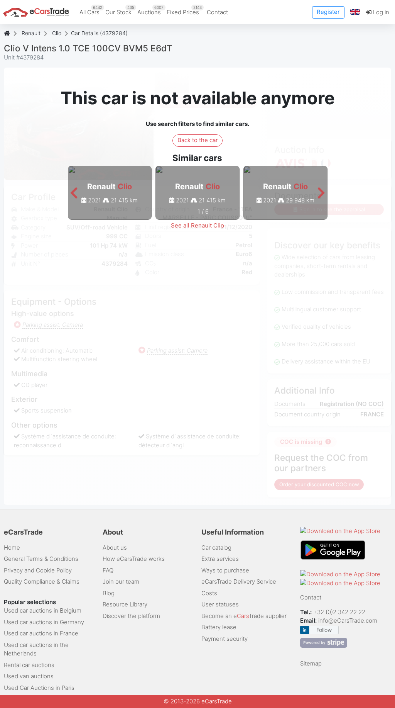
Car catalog (216, 547)
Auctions (150, 10)
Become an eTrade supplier (244, 616)
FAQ (108, 570)
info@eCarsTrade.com (347, 620)
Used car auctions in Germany (44, 622)
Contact (217, 12)
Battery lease (218, 627)
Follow (324, 630)
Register (328, 11)
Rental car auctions (29, 665)
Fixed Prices (184, 10)
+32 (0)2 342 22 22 (340, 612)
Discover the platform (131, 616)
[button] (355, 12)
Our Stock (119, 10)
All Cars (90, 10)
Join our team (121, 581)
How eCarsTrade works (134, 558)
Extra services (220, 558)
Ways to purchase (225, 570)
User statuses (220, 604)
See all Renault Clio (197, 225)
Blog (109, 593)
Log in (380, 12)
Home (12, 547)
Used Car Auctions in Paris (39, 687)
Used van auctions (29, 676)
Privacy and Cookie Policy (38, 570)
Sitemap (311, 663)
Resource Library (125, 604)
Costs (209, 593)
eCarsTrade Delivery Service (238, 581)
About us (115, 547)
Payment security (224, 638)
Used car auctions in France (41, 633)
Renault (31, 33)
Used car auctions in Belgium (42, 610)
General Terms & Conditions (41, 558)
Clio (56, 33)
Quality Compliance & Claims (41, 581)
